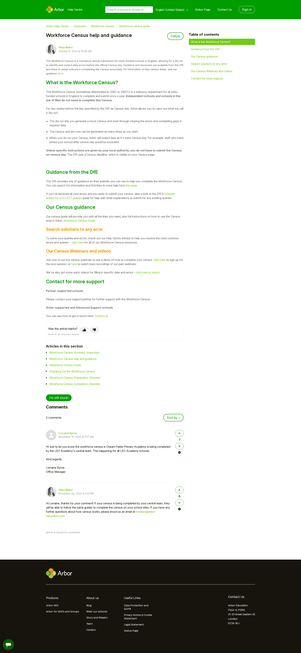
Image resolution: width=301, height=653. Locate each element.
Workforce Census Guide (79, 220)
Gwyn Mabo (66, 47)
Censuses (80, 26)
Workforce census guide (134, 26)
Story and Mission (96, 617)
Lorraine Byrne (68, 433)
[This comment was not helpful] (179, 446)
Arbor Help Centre (57, 26)
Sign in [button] (247, 9)
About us (92, 598)
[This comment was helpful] (179, 433)
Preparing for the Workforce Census (72, 371)
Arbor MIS (52, 605)
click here (78, 242)
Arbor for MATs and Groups (62, 611)
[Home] (55, 9)
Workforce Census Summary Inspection (74, 352)
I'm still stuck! (58, 398)
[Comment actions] (179, 452)
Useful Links (132, 598)
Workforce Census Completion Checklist (74, 384)
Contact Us (224, 9)
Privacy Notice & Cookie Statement (138, 616)
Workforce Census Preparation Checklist (74, 377)
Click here (159, 260)
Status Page (202, 9)
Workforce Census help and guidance (73, 359)
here (60, 73)
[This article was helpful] (84, 330)
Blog (88, 605)
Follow (175, 36)
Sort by (172, 417)
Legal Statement (134, 624)
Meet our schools (96, 611)
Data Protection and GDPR (136, 607)
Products (52, 598)
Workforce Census (102, 26)
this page (131, 185)
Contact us (101, 316)
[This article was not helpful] (94, 330)
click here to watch (148, 272)
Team (89, 623)
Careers (90, 629)
